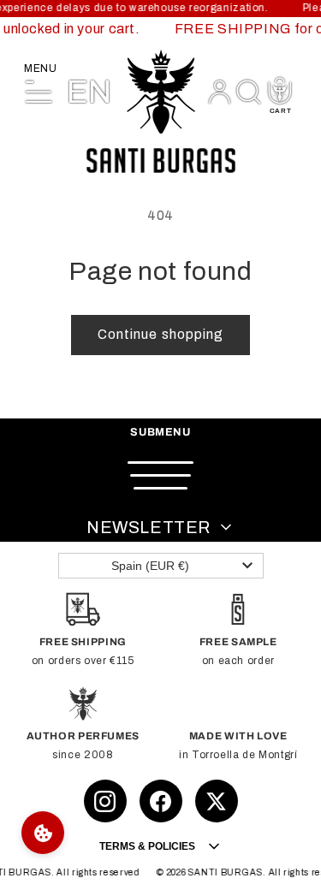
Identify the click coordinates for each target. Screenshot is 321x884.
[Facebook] (161, 801)
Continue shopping (160, 334)
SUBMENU (160, 432)
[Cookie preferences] (42, 832)
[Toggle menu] (161, 475)
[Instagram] (105, 801)
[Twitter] (216, 801)
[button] (249, 91)
